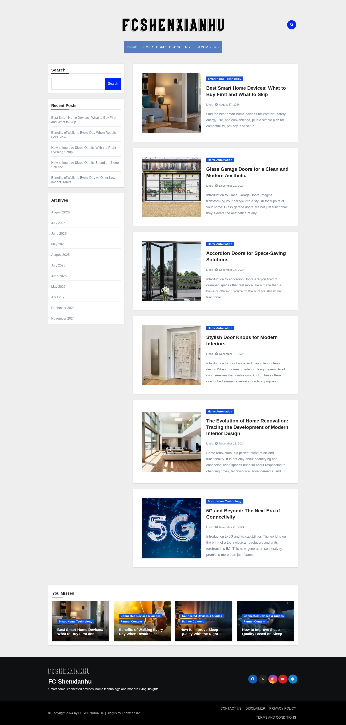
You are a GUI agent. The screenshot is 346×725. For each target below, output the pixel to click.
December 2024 (63, 308)
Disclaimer (255, 708)
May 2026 (58, 244)
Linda (209, 104)
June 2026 (59, 233)
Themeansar (131, 713)
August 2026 (60, 212)
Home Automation (220, 159)
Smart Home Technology (167, 47)
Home (132, 47)
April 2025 (58, 297)
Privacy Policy (282, 708)
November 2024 (63, 318)
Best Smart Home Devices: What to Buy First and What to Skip (80, 634)
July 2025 (58, 265)
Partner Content (131, 621)
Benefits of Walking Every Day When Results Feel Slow (141, 634)
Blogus (112, 713)
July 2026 (58, 223)
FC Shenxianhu (70, 681)
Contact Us (208, 47)
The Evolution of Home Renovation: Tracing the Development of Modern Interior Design (247, 427)
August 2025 (60, 254)
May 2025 (58, 286)
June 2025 (59, 276)
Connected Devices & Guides (141, 615)
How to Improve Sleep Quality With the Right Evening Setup (199, 634)
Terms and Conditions (276, 717)
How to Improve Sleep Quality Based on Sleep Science (262, 634)
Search (58, 70)
